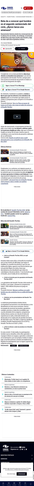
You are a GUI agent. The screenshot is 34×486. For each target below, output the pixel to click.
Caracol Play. (11, 215)
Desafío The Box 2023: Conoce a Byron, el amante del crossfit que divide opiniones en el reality (21, 243)
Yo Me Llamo (8, 377)
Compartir (23, 48)
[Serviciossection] (32, 459)
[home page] (7, 8)
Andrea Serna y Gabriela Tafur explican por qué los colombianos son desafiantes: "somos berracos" (21, 227)
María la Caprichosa (9, 384)
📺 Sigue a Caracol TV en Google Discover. (18, 89)
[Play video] (17, 61)
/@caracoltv (8, 48)
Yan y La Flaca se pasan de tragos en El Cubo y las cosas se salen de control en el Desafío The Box (21, 235)
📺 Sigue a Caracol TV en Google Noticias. (18, 251)
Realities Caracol (23, 345)
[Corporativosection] (32, 462)
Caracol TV (3, 16)
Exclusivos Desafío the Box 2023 (17, 224)
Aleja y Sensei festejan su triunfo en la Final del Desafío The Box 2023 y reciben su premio (21, 153)
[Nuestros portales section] (32, 455)
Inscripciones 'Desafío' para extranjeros (11, 12)
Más (30, 484)
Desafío (13, 345)
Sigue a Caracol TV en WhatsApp (15, 85)
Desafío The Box (11, 16)
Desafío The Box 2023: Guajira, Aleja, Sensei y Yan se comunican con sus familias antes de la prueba (20, 161)
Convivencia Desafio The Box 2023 (24, 16)
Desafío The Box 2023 (18, 210)
